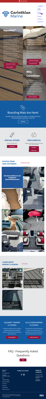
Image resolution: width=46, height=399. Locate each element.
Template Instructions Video (6, 375)
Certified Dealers (5, 380)
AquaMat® (40, 6)
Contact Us (40, 22)
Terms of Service (6, 396)
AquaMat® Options (4, 371)
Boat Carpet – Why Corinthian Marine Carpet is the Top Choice (11, 305)
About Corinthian (40, 13)
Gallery (40, 16)
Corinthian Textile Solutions (39, 377)
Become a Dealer (5, 381)
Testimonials (5, 387)
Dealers (40, 19)
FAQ (3, 378)
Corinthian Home (39, 375)
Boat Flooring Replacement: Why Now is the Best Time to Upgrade (11, 283)
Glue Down (39, 9)
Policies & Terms (5, 389)
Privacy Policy (19, 395)
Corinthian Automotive (38, 380)
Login (42, 25)
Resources (4, 385)
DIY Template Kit (5, 373)
